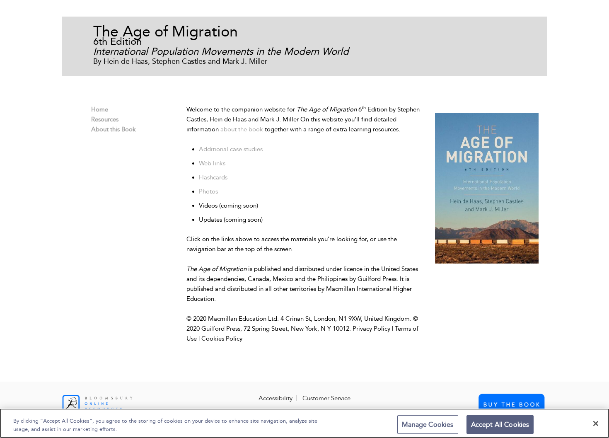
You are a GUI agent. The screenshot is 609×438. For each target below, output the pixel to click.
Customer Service (326, 398)
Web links (212, 163)
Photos (208, 191)
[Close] (596, 423)
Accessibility (275, 398)
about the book (241, 129)
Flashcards (213, 177)
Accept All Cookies (500, 424)
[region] (304, 423)
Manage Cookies (427, 424)
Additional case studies (231, 149)
